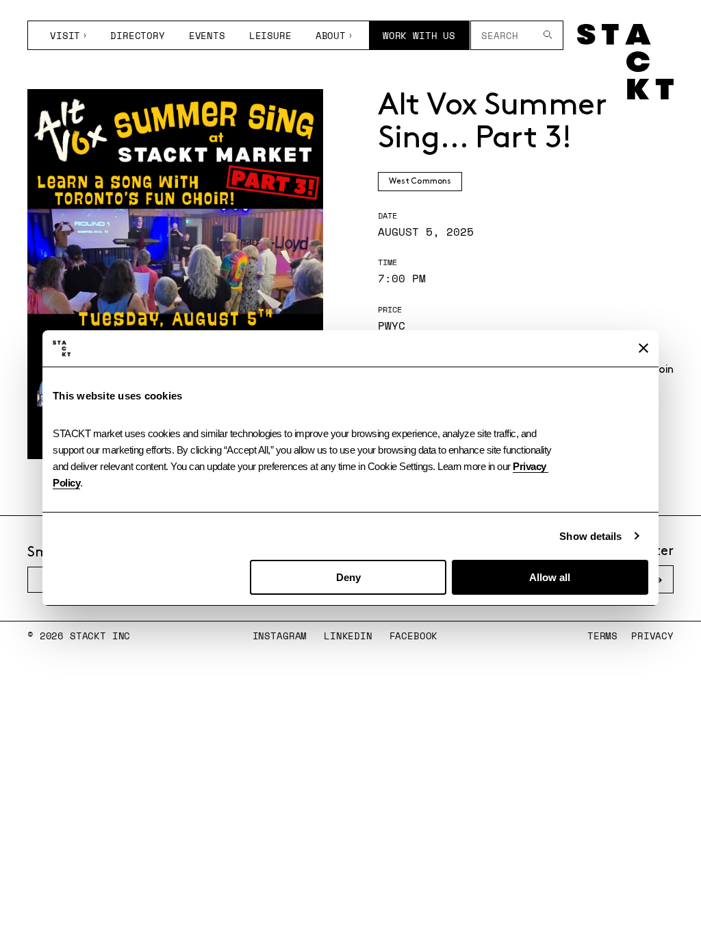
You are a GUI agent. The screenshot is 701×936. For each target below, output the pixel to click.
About (331, 35)
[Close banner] (643, 348)
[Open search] (548, 35)
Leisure (270, 35)
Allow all (549, 577)
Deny (348, 577)
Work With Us (419, 35)
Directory (137, 35)
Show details (590, 536)
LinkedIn (348, 635)
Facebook (414, 635)
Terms (602, 635)
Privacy (652, 635)
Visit (65, 35)
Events (207, 35)
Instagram (280, 635)
